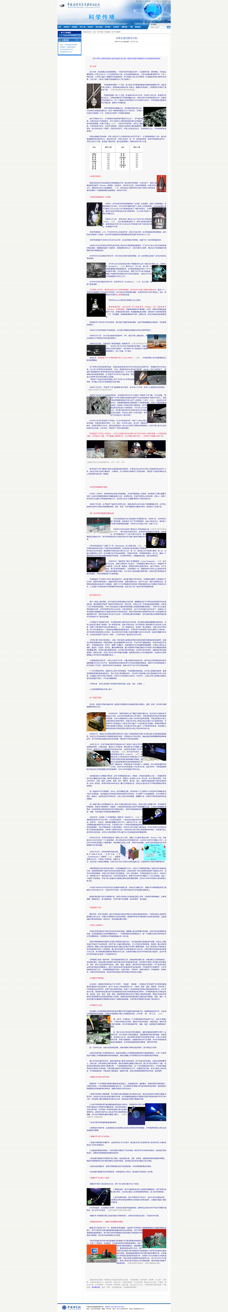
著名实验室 (99, 27)
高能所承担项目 (154, 58)
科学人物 (82, 27)
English (156, 1)
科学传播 (100, 32)
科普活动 (66, 27)
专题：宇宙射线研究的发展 (68, 45)
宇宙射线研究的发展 (69, 35)
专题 (131, 27)
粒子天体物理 (116, 32)
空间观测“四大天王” (66, 52)
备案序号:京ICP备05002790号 (114, 1307)
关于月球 (96, 58)
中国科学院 (166, 1)
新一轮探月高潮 (130, 58)
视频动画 (124, 27)
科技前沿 (90, 27)
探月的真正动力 (118, 58)
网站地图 (139, 1)
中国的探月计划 (142, 58)
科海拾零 (116, 27)
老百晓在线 (96, 1287)
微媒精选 (138, 27)
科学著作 (108, 27)
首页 (59, 27)
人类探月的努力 (106, 58)
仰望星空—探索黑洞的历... (68, 47)
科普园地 (74, 27)
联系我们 (148, 1)
